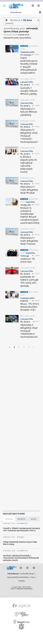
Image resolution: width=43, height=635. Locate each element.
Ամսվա (33, 519)
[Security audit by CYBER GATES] (21, 614)
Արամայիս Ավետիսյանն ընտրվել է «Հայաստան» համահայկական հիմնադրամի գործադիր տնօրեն (21, 557)
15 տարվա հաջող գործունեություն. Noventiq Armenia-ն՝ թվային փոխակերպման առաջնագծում (29, 63)
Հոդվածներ (20, 537)
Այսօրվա (9, 519)
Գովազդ (21, 581)
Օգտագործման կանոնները (18, 577)
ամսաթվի (32, 28)
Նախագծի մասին (27, 574)
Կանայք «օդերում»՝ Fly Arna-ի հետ (27, 258)
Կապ (33, 577)
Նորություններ (22, 523)
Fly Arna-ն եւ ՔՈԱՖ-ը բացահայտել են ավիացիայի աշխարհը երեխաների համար (28, 162)
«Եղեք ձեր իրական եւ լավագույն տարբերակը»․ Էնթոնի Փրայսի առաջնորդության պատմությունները (29, 213)
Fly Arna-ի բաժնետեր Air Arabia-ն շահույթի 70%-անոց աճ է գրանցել (29, 279)
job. (16, 12)
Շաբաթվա (21, 519)
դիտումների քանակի (16, 31)
